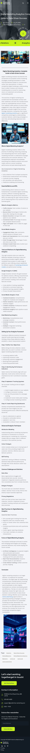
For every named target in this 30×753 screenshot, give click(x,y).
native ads (20, 658)
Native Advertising (15, 24)
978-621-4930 (8, 699)
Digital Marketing (6, 656)
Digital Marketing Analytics (20, 656)
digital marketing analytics (9, 113)
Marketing (6, 24)
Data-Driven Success (19, 653)
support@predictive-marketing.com (14, 703)
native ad (12, 658)
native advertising (7, 597)
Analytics (8, 653)
